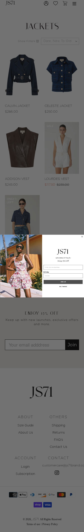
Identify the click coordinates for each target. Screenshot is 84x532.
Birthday (46, 272)
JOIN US (63, 282)
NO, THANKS (63, 286)
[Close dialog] (82, 236)
